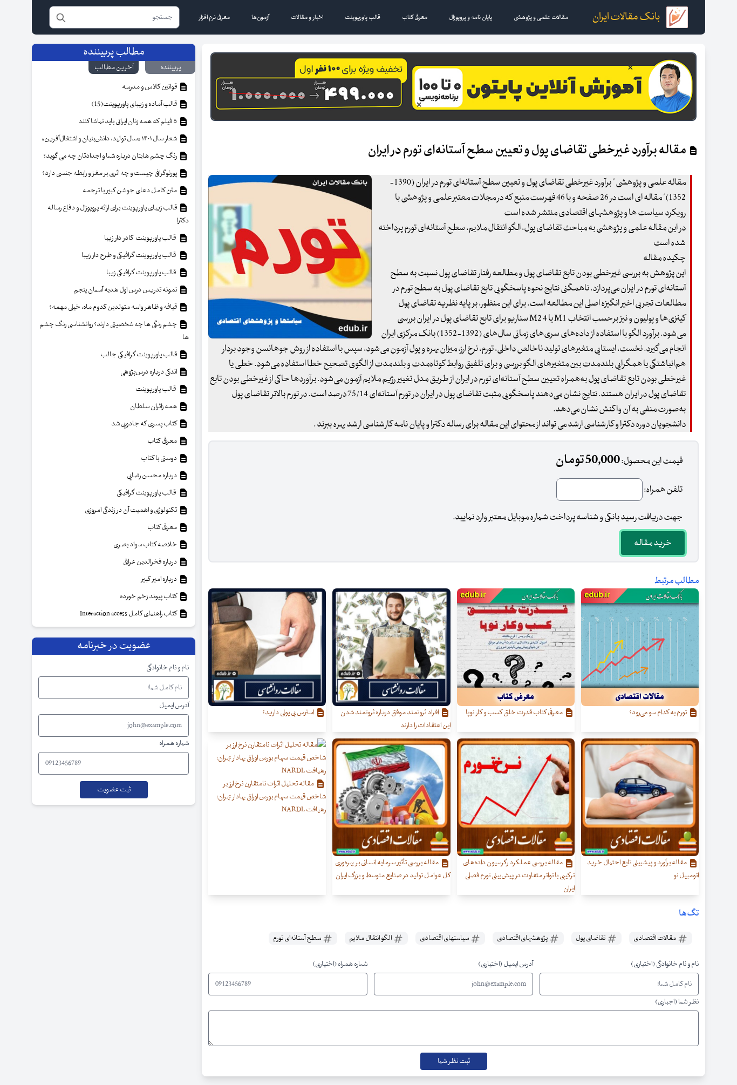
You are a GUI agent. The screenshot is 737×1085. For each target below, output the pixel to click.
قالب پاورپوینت (156, 389)
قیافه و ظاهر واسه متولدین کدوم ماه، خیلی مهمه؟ (113, 307)
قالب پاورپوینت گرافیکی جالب (139, 355)
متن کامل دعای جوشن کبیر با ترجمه (130, 190)
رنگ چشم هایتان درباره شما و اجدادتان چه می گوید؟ (110, 156)
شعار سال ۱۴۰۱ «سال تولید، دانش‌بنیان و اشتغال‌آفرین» (110, 139)
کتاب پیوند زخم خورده (149, 596)
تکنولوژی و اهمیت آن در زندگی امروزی (131, 510)
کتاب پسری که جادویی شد (144, 424)
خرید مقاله (653, 543)
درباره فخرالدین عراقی (150, 562)
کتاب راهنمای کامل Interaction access (129, 614)
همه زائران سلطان (154, 406)
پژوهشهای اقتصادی (523, 938)
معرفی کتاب (162, 441)
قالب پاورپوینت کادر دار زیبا (141, 238)
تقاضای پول (591, 938)
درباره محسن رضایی (152, 475)
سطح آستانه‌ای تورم (297, 938)
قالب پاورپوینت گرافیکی (147, 493)
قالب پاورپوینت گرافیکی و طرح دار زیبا (129, 255)
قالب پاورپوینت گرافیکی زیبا (142, 272)
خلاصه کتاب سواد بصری (145, 545)
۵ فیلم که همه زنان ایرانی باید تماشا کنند (128, 121)
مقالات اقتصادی (655, 938)
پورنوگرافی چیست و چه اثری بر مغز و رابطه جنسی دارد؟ (110, 173)
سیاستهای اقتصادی (445, 938)
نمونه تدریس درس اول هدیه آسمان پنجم (126, 290)
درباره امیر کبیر (159, 579)
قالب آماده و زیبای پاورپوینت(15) (134, 104)
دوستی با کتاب (159, 458)
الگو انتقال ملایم (371, 938)
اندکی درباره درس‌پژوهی (149, 372)
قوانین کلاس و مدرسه (150, 87)
